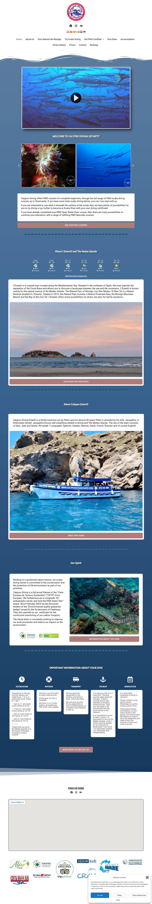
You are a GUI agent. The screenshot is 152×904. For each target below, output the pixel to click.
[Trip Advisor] (65, 870)
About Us (30, 39)
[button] (147, 877)
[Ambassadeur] (132, 863)
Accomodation (127, 39)
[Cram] (87, 874)
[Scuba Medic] (42, 877)
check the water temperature (76, 276)
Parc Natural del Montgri (49, 39)
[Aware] (110, 867)
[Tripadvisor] (81, 25)
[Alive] (20, 865)
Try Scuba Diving (73, 39)
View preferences (139, 895)
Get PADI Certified (93, 39)
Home (19, 39)
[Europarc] (42, 865)
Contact (82, 45)
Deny (120, 895)
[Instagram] (76, 25)
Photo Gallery (59, 45)
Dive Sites (112, 39)
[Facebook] (70, 25)
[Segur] (87, 862)
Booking (94, 45)
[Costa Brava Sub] (20, 881)
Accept (100, 895)
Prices (72, 45)
